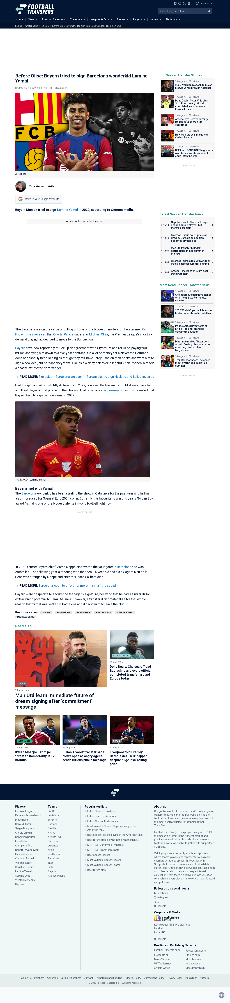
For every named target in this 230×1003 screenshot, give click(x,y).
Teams (121, 19)
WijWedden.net (162, 963)
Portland (53, 824)
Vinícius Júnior (23, 862)
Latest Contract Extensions (102, 821)
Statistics (171, 19)
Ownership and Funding (109, 977)
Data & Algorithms (71, 977)
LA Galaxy (53, 815)
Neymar (19, 884)
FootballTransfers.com (167, 949)
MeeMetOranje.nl (195, 967)
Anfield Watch (162, 967)
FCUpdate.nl (161, 955)
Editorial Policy (133, 977)
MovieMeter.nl (162, 959)
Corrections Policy (154, 977)
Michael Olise (98, 334)
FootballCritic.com (196, 950)
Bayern (20, 348)
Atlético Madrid (56, 875)
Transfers (76, 19)
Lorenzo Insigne (24, 811)
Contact (88, 977)
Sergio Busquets (24, 828)
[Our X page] (183, 4)
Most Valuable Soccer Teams (103, 865)
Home (19, 19)
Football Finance (52, 19)
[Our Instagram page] (179, 4)
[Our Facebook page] (174, 4)
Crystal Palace (63, 334)
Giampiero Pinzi (24, 845)
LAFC (51, 811)
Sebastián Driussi (25, 837)
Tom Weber (36, 186)
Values (154, 19)
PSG (50, 867)
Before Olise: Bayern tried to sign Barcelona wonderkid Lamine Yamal (86, 26)
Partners (39, 977)
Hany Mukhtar (23, 824)
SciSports (159, 846)
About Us (26, 977)
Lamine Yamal (67, 210)
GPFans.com (193, 955)
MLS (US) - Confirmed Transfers (105, 844)
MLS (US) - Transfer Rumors (103, 849)
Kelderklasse (193, 963)
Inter (50, 862)
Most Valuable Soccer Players (104, 859)
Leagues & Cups (100, 19)
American (205, 3)
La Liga (45, 26)
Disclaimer (191, 977)
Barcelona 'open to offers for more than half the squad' (77, 585)
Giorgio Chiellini (23, 832)
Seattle (52, 828)
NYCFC (52, 832)
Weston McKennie (25, 880)
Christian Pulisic (24, 867)
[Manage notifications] (221, 995)
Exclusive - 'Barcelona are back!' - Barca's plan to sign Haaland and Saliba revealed (96, 377)
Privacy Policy (174, 977)
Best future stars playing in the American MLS (113, 839)
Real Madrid (103, 612)
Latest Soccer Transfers (101, 811)
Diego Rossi (21, 819)
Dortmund (53, 841)
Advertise (52, 977)
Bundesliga (63, 612)
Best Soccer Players (98, 854)
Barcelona (29, 493)
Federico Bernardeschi (28, 815)
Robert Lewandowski (27, 849)
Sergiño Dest (22, 875)
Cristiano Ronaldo (25, 858)
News (31, 19)
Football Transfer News (26, 26)
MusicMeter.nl (193, 959)
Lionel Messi (22, 841)
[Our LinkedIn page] (188, 4)
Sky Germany (112, 390)
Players (137, 19)
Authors (204, 977)
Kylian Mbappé (23, 854)
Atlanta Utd (54, 837)
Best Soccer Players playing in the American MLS (115, 834)
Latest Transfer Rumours (101, 816)
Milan (51, 849)
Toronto (52, 819)
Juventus (53, 845)
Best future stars (97, 870)
